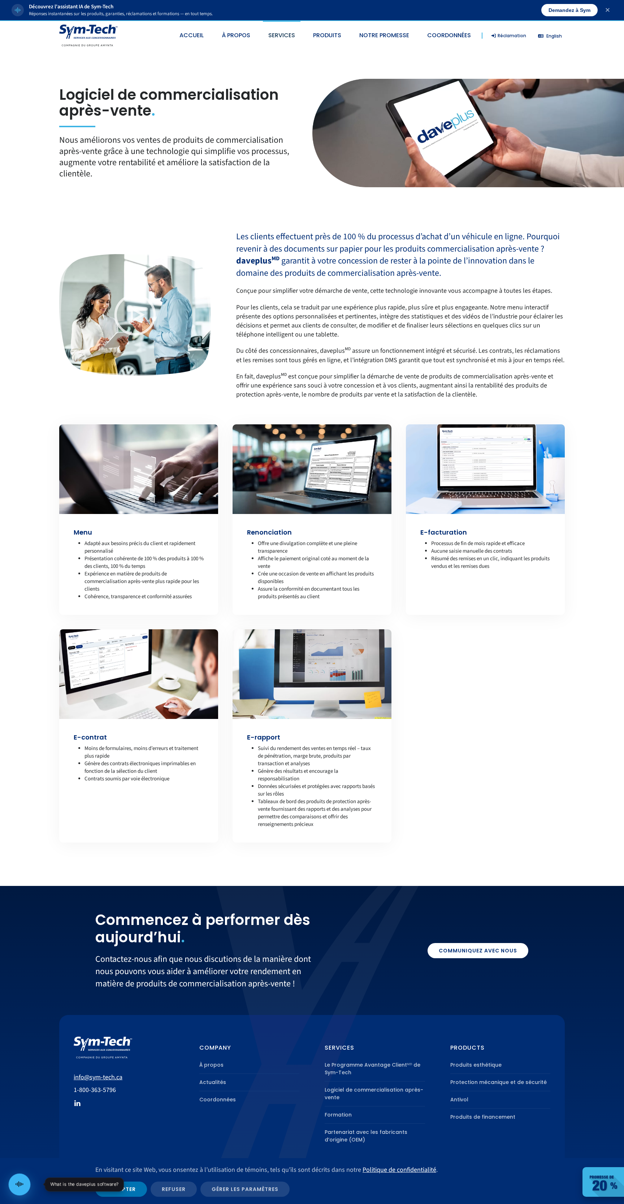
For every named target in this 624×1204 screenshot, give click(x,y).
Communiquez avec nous (478, 950)
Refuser (174, 1189)
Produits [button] (327, 35)
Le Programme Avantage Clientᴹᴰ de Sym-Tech (372, 1068)
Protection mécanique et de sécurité (498, 1082)
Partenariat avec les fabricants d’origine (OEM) (366, 1135)
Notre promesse (384, 35)
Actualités (212, 1082)
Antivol (459, 1099)
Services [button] (281, 35)
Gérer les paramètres (245, 1189)
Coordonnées (449, 35)
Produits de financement (482, 1117)
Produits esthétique (476, 1064)
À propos (211, 1064)
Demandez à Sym (569, 10)
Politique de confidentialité (399, 1169)
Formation (338, 1114)
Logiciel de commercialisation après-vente (374, 1093)
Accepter (121, 1189)
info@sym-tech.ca (98, 1077)
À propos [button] (236, 35)
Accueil (191, 35)
